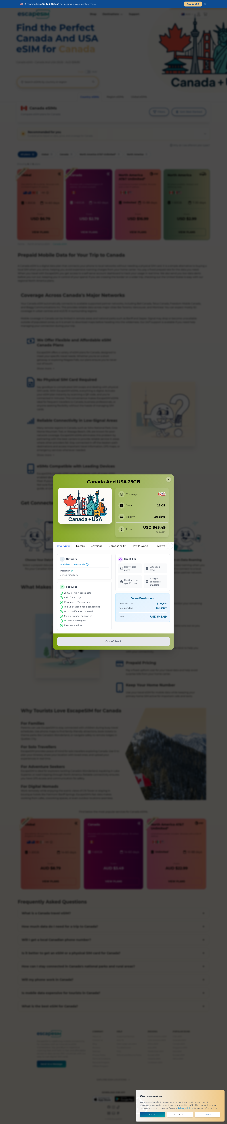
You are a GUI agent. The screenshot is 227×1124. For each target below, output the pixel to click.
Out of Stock (113, 641)
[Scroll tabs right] (170, 546)
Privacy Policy (185, 1108)
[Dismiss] (205, 4)
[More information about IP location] (71, 570)
